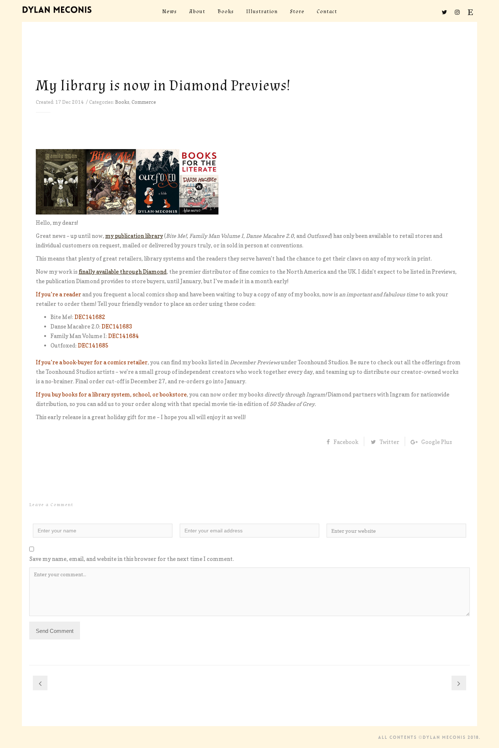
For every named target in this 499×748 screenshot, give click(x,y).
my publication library (134, 235)
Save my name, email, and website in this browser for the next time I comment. (131, 558)
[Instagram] (457, 12)
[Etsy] (470, 12)
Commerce (144, 102)
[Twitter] (444, 12)
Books (122, 102)
